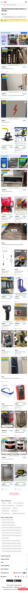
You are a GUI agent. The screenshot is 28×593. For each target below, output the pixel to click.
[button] (2, 2)
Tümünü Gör (23, 32)
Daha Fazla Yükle (14, 493)
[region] (14, 39)
